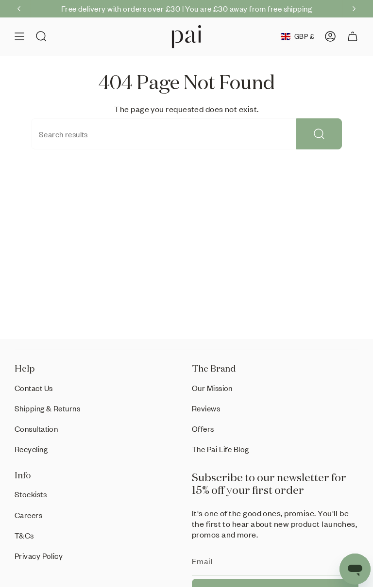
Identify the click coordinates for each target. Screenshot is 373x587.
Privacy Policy (39, 556)
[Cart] (352, 36)
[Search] (319, 133)
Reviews (206, 408)
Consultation (36, 429)
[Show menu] (19, 36)
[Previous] (19, 8)
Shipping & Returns (47, 408)
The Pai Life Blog (220, 449)
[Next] (354, 8)
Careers (28, 515)
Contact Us (34, 388)
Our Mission (212, 388)
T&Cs (24, 535)
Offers (203, 429)
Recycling (31, 449)
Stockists (31, 494)
